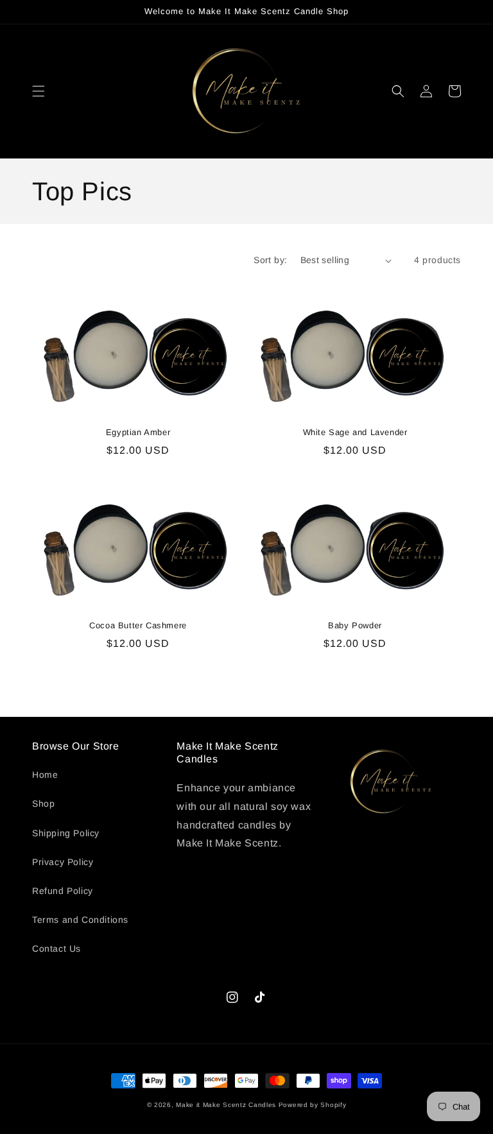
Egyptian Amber (138, 432)
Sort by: (270, 260)
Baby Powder (355, 625)
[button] (38, 91)
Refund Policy (62, 891)
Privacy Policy (62, 862)
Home (45, 774)
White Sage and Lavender (355, 432)
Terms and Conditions (80, 920)
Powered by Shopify (313, 1104)
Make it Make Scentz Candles (227, 1104)
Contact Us (56, 948)
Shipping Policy (65, 833)
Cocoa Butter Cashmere (138, 625)
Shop (43, 803)
